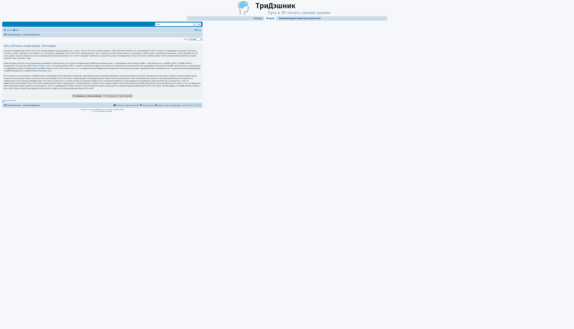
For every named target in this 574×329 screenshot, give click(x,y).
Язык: (186, 39)
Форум (270, 18)
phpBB (97, 109)
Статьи (258, 18)
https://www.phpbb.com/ (41, 71)
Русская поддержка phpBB (102, 111)
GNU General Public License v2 (41, 66)
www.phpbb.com (108, 66)
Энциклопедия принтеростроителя (299, 18)
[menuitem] (16, 30)
